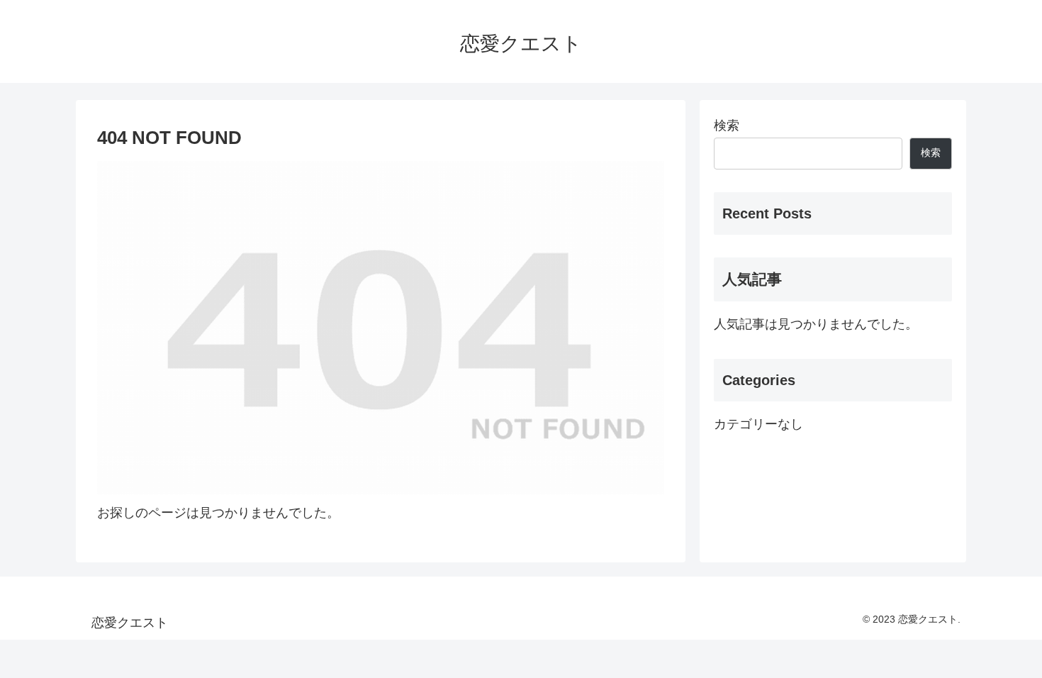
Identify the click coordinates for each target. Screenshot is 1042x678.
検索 (726, 125)
